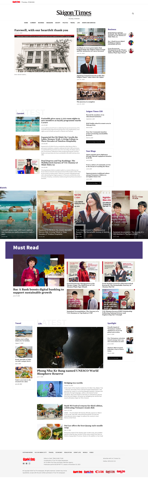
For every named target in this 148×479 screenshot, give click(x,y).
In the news (80, 73)
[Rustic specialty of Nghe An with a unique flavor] (23, 352)
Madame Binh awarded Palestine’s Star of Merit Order (115, 349)
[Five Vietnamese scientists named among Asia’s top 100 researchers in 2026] (130, 340)
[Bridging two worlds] (50, 389)
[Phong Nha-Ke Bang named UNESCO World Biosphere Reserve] (70, 347)
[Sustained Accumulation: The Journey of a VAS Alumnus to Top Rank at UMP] (83, 299)
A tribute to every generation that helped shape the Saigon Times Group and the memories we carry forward (91, 49)
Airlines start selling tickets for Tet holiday (22, 340)
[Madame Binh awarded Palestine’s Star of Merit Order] (130, 350)
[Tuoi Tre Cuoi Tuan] (110, 472)
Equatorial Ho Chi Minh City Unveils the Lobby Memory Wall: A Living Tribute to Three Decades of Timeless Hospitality (59, 139)
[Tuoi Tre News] (29, 459)
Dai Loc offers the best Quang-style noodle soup (83, 427)
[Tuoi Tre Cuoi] (99, 471)
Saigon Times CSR (94, 111)
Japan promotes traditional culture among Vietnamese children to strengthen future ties (98, 175)
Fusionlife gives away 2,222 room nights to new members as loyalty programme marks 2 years (61, 121)
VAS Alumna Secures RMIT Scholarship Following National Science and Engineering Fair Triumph (117, 313)
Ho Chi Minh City (41, 452)
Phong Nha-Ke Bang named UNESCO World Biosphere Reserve (67, 372)
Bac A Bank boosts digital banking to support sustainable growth (116, 43)
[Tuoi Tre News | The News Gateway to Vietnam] (16, 2)
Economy (59, 452)
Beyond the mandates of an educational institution (95, 115)
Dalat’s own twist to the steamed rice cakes (23, 380)
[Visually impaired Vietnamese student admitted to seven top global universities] (130, 329)
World (85, 452)
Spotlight (111, 323)
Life (40, 323)
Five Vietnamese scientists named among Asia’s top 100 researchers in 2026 (116, 339)
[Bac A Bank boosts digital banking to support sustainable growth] (131, 42)
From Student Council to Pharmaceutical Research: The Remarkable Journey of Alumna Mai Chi (92, 232)
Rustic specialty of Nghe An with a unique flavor (23, 360)
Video (91, 452)
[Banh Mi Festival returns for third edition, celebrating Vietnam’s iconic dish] (50, 412)
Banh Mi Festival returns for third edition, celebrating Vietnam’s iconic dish (83, 407)
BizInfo (3, 187)
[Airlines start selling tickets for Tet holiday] (23, 331)
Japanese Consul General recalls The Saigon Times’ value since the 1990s (90, 76)
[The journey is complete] (91, 91)
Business (112, 29)
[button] (133, 13)
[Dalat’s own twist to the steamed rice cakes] (23, 372)
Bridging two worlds (73, 383)
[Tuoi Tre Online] (77, 471)
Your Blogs (91, 151)
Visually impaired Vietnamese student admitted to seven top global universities (114, 329)
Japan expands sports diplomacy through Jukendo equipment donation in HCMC (98, 156)
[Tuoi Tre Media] (89, 471)
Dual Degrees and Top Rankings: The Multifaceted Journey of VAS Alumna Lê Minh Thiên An (117, 35)
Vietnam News (28, 452)
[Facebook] (29, 464)
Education (68, 452)
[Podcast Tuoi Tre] (121, 472)
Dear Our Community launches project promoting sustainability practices (97, 133)
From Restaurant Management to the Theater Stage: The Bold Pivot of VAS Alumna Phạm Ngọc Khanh (117, 51)
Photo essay (80, 45)
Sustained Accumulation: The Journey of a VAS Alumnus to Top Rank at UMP (128, 233)
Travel (18, 323)
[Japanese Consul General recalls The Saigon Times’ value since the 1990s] (91, 65)
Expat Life (77, 452)
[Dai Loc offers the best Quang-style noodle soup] (50, 432)
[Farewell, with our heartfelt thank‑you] (44, 53)
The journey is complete (86, 102)
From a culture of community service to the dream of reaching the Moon (98, 165)
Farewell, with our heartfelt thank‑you (41, 30)
